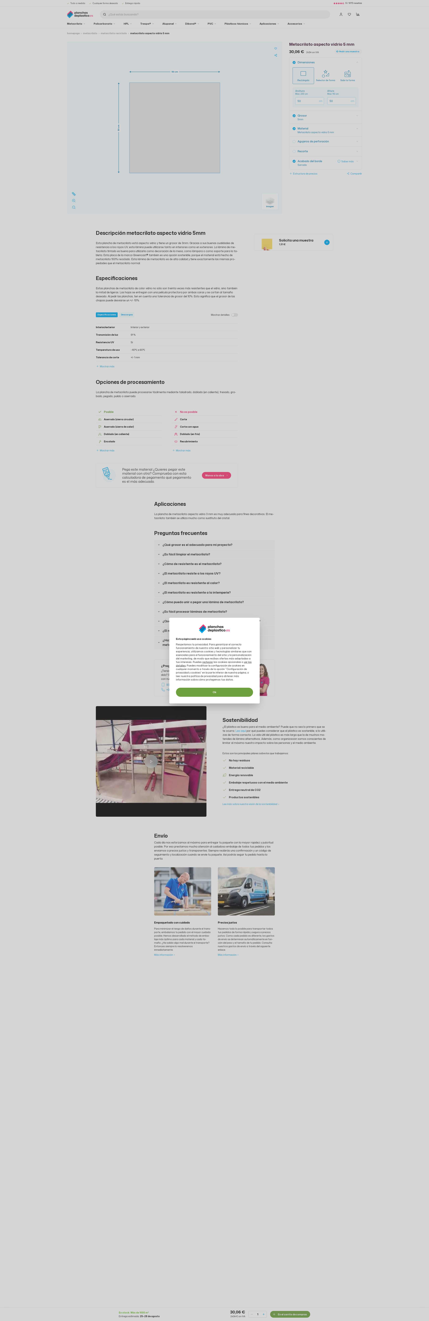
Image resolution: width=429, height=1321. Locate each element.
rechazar (207, 662)
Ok (214, 692)
